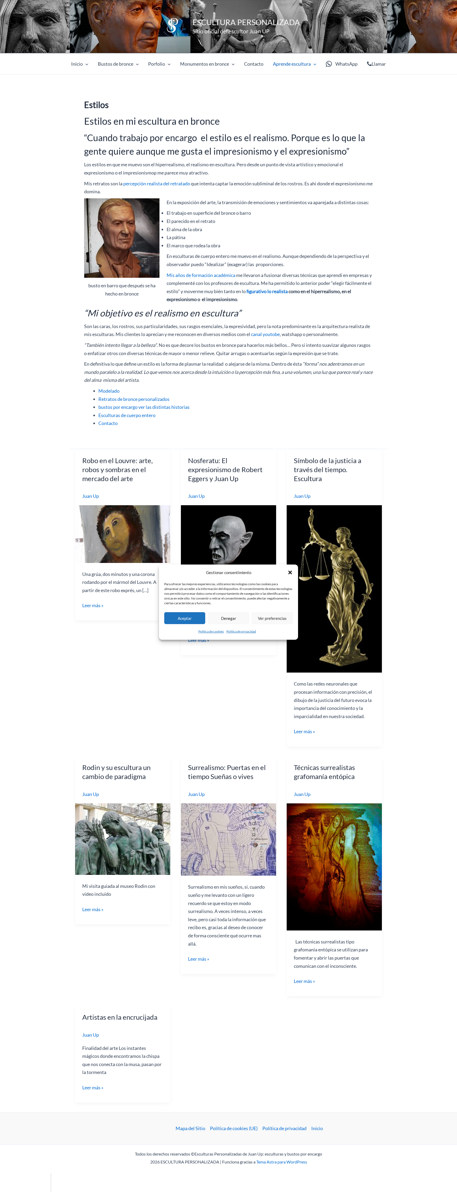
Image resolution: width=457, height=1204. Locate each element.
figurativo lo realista (267, 291)
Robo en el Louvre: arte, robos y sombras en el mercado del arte (117, 469)
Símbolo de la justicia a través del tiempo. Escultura (327, 469)
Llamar (379, 64)
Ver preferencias (272, 618)
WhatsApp (346, 64)
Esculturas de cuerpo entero (127, 415)
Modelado (109, 391)
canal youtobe (265, 334)
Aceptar (185, 618)
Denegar (228, 618)
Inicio (77, 64)
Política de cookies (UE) (234, 1128)
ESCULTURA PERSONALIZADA (246, 22)
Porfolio (156, 64)
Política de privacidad (241, 631)
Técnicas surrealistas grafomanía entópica (324, 772)
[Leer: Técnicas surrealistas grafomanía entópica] (334, 866)
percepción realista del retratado (156, 183)
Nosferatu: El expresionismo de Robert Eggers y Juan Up (225, 469)
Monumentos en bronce (204, 64)
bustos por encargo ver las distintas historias (144, 407)
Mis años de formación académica (201, 275)
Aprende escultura (292, 64)
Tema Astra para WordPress (281, 1161)
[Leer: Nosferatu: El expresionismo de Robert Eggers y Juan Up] (228, 546)
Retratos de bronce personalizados (134, 399)
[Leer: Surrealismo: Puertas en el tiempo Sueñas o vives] (228, 839)
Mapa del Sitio (190, 1128)
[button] (290, 572)
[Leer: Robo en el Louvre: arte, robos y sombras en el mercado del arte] (122, 533)
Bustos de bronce (115, 64)
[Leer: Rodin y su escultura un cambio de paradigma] (122, 838)
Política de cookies (211, 631)
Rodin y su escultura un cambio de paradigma (116, 772)
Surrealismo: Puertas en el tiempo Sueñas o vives (227, 772)
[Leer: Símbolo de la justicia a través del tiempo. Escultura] (334, 588)
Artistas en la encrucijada (119, 1017)
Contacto (253, 64)
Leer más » (92, 606)
